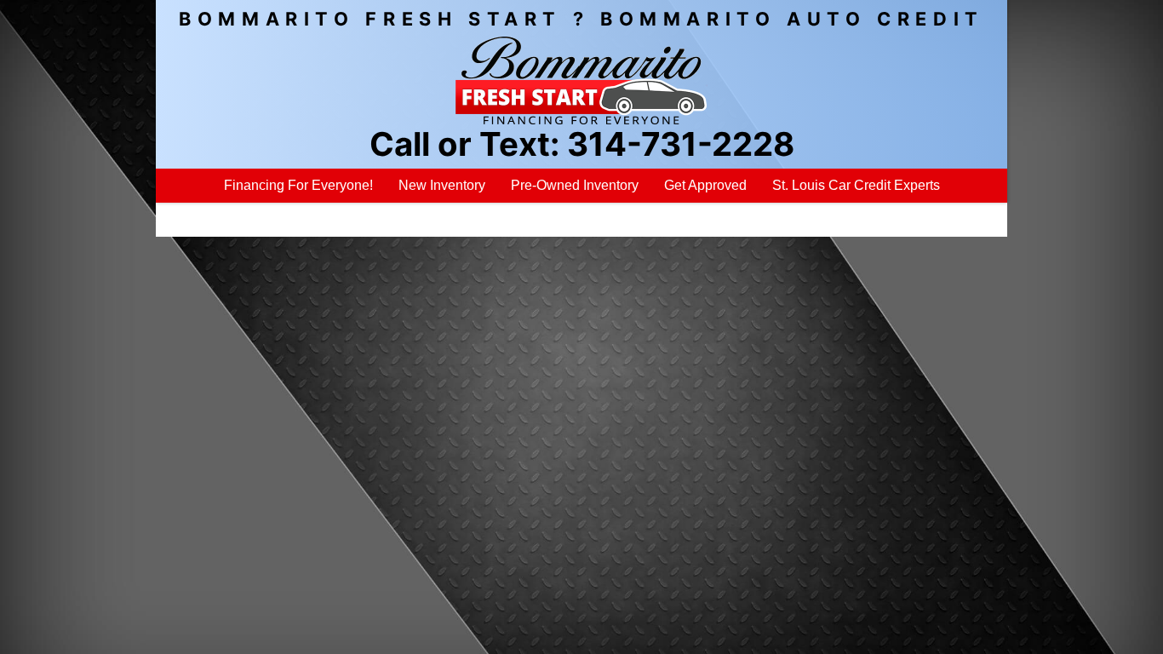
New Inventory (441, 185)
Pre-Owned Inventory (575, 185)
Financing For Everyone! (298, 185)
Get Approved (705, 185)
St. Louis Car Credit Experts (856, 185)
